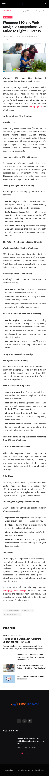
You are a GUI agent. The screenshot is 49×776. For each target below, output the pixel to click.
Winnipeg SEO (35, 107)
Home (16, 11)
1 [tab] (22, 753)
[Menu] (3, 4)
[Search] (45, 4)
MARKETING (8, 17)
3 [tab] (27, 753)
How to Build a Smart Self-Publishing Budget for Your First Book (30, 741)
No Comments (21, 36)
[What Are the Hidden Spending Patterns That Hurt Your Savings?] (9, 668)
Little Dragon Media (11, 610)
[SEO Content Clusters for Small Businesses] (9, 679)
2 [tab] (24, 753)
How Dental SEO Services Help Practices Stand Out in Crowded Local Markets (30, 657)
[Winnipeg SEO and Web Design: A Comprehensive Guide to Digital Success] (24, 71)
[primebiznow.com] (25, 4)
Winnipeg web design (14, 591)
